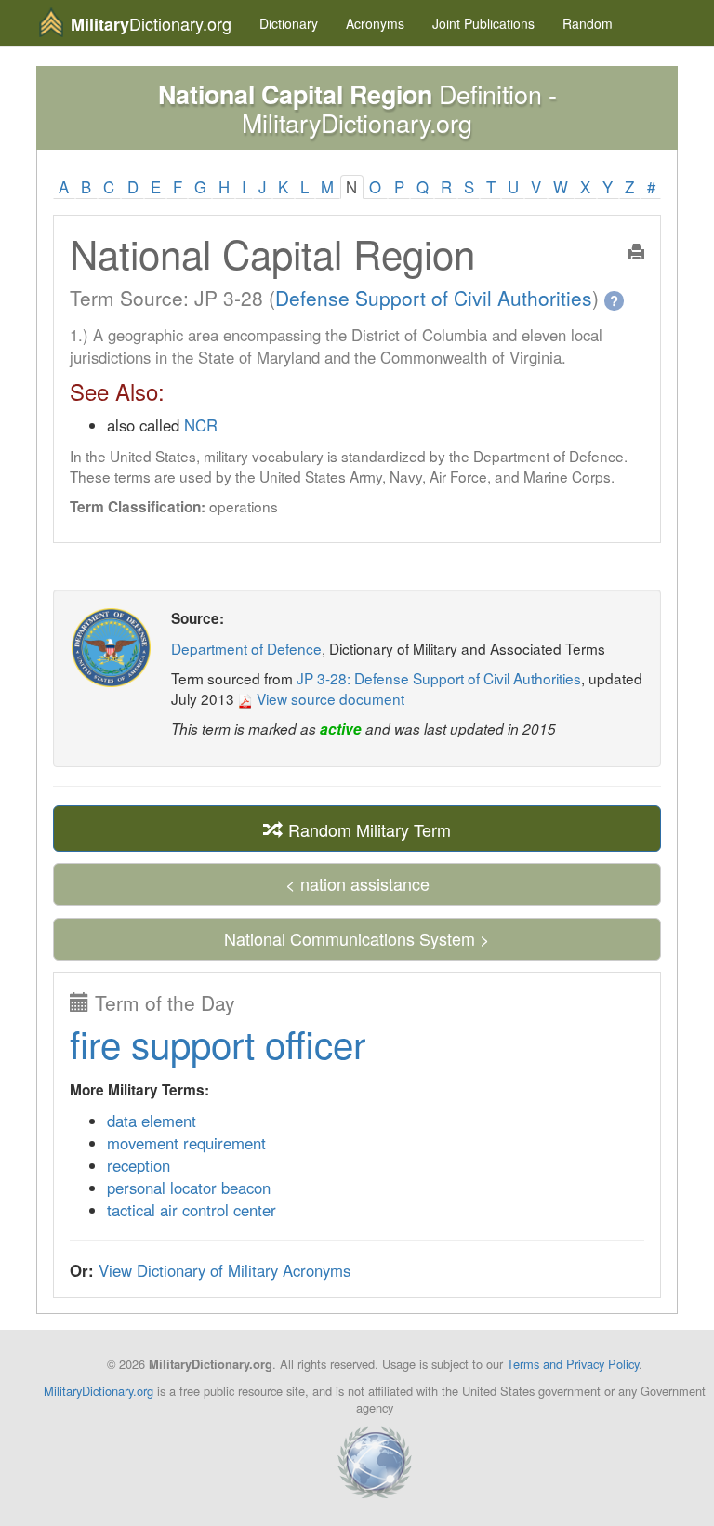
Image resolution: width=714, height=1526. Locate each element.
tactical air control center (191, 1210)
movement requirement (186, 1143)
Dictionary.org (151, 23)
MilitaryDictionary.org (98, 1391)
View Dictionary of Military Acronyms (224, 1270)
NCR (201, 425)
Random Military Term (367, 829)
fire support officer (217, 1042)
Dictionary (288, 23)
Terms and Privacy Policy (573, 1364)
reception (138, 1165)
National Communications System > (357, 938)
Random (587, 23)
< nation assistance (357, 883)
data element (151, 1120)
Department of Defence (246, 648)
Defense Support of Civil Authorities (433, 298)
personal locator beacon (189, 1187)
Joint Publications (483, 23)
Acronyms (375, 23)
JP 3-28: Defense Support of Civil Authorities (439, 678)
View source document (328, 698)
